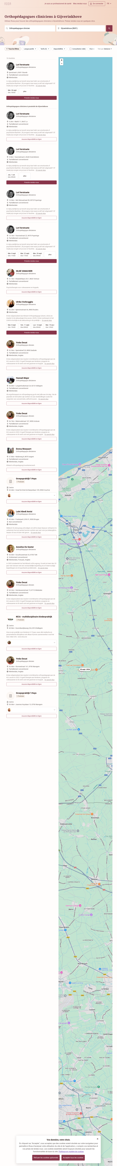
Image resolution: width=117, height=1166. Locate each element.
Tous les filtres (13, 49)
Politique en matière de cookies (71, 1152)
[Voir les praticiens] (31, 495)
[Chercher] (109, 28)
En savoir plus (41, 86)
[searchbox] (30, 28)
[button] (85, 669)
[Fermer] (97, 1139)
